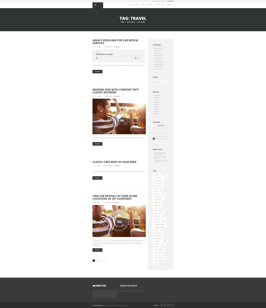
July (156, 106)
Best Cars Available (158, 48)
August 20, (97, 46)
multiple (165, 241)
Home (122, 22)
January (157, 95)
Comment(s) (117, 46)
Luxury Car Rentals (158, 235)
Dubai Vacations (157, 205)
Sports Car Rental (158, 68)
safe (163, 244)
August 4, (97, 165)
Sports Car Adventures (159, 249)
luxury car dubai (157, 232)
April (156, 113)
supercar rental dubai (159, 260)
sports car (156, 246)
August (157, 104)
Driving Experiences (158, 180)
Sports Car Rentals (158, 252)
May (156, 111)
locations (156, 230)
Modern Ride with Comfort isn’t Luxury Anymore (115, 91)
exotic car (156, 208)
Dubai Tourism (157, 202)
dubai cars (156, 191)
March (156, 102)
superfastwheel (108, 46)
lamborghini (157, 221)
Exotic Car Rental (158, 57)
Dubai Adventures (158, 183)
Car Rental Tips (157, 52)
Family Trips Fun (157, 59)
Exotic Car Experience (159, 210)
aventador (156, 174)
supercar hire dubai (158, 257)
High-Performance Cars (159, 219)
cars (165, 177)
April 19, (96, 202)
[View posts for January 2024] (154, 126)
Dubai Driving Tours (158, 196)
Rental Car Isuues (158, 66)
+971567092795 (170, 1)
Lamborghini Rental (158, 64)
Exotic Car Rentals (158, 213)
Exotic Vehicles (157, 216)
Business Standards (158, 50)
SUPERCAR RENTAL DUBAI (97, 305)
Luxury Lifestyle (157, 238)
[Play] (96, 58)
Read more (97, 71)
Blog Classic (131, 22)
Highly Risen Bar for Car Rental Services (115, 41)
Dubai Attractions (158, 185)
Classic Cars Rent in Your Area (114, 162)
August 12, (97, 96)
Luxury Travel (157, 241)
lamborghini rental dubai (159, 227)
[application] (119, 58)
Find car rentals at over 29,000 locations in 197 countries (114, 197)
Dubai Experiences (158, 199)
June (156, 97)
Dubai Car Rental (157, 188)
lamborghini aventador (159, 224)
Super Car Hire (157, 255)
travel (155, 263)
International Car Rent (159, 62)
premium (156, 244)
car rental (164, 174)
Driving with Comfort (158, 55)
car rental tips (157, 177)
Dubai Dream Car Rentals (159, 194)
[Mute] (135, 58)
